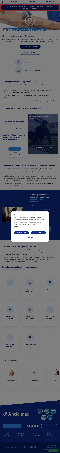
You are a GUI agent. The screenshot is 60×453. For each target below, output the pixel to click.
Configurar (30, 237)
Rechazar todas (21, 232)
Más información (17, 226)
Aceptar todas (38, 232)
